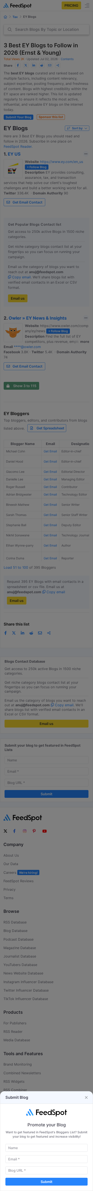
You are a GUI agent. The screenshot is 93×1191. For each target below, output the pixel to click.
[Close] (86, 1097)
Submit (46, 1182)
